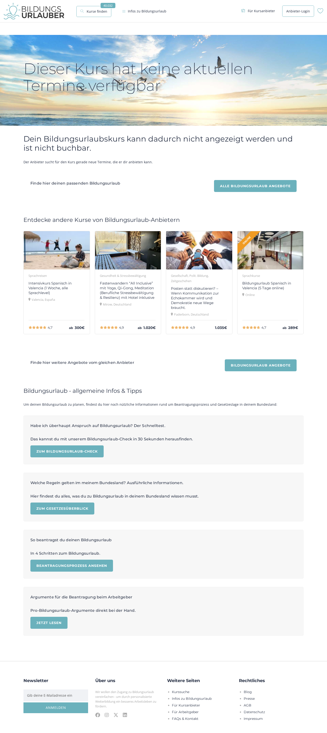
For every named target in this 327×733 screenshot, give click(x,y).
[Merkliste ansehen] (320, 12)
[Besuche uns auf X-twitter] (115, 714)
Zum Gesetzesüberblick (62, 508)
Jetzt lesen (49, 622)
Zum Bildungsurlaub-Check (67, 451)
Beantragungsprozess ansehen (71, 565)
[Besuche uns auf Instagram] (107, 714)
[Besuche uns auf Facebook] (97, 714)
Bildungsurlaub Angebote (261, 365)
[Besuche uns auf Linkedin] (125, 714)
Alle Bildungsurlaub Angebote (255, 186)
